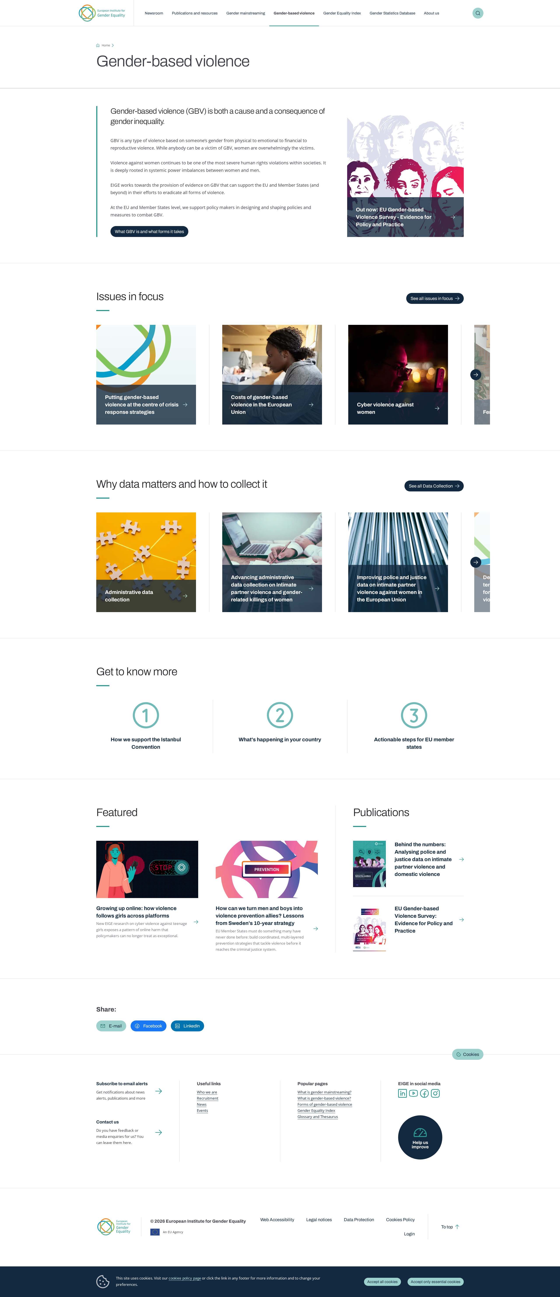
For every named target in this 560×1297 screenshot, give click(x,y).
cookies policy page (185, 1278)
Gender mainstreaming (245, 13)
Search (477, 13)
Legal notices (319, 1219)
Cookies (471, 1054)
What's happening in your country (280, 739)
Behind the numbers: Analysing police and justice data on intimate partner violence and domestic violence (423, 859)
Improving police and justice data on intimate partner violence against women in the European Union (392, 588)
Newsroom (154, 13)
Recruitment (207, 1098)
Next (475, 374)
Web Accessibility (277, 1219)
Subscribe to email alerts (122, 1083)
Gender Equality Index (342, 13)
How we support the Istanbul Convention (146, 743)
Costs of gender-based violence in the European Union (261, 404)
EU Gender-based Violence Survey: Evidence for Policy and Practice (424, 920)
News (201, 1104)
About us (431, 13)
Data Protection (359, 1219)
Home (106, 45)
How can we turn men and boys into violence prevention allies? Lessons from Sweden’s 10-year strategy (260, 915)
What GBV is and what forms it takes (149, 231)
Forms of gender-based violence (325, 1104)
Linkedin (402, 1093)
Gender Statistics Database (392, 13)
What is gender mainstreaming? (324, 1092)
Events (202, 1110)
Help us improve (420, 1144)
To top (447, 1226)
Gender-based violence (294, 13)
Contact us (107, 1121)
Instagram (435, 1093)
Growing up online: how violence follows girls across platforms (136, 912)
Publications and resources (195, 13)
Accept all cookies (382, 1282)
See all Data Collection (431, 486)
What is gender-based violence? (324, 1098)
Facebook (424, 1093)
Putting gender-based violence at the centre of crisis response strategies (141, 404)
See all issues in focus (432, 298)
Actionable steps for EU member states (414, 743)
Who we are (207, 1092)
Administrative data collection (129, 595)
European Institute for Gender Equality (102, 13)
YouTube (413, 1093)
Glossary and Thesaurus (318, 1116)
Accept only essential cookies (435, 1282)
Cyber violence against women (385, 408)
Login (409, 1233)
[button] (111, 1025)
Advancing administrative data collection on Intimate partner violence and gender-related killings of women (266, 588)
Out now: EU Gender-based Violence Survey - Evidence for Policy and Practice (393, 217)
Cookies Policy (400, 1219)
